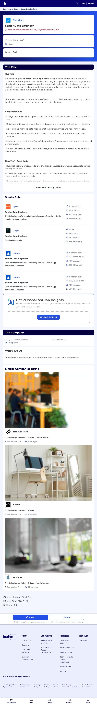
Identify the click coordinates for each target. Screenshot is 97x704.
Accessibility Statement (24, 686)
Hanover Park (20, 432)
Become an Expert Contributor (46, 650)
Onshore (17, 577)
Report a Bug (66, 652)
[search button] (77, 3)
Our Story (26, 640)
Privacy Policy (47, 686)
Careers (25, 645)
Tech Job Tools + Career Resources (67, 659)
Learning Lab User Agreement (10, 686)
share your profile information (52, 622)
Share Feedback (67, 647)
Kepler (16, 504)
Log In (91, 3)
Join (83, 3)
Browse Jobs (65, 666)
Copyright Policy (37, 686)
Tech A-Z (64, 671)
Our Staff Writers (26, 651)
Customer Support (64, 641)
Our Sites (83, 640)
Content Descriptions (27, 658)
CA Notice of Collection (87, 686)
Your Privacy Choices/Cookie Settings (71, 686)
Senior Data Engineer (16, 212)
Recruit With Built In (46, 641)
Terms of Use (55, 686)
